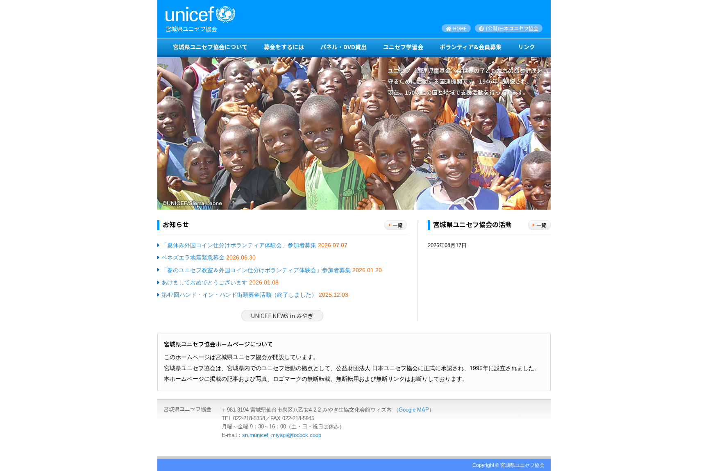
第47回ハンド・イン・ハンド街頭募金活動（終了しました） (239, 294)
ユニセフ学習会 (403, 47)
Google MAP (414, 410)
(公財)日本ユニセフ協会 (511, 28)
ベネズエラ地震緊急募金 (193, 257)
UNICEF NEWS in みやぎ (282, 316)
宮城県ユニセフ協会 (191, 29)
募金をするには (284, 47)
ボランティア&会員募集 (471, 47)
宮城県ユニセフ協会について (210, 47)
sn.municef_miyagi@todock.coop (281, 435)
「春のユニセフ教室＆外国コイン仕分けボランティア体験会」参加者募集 (256, 270)
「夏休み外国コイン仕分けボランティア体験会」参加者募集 (238, 245)
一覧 (397, 224)
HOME (459, 28)
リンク (526, 47)
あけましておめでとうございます (204, 282)
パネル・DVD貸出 (343, 47)
